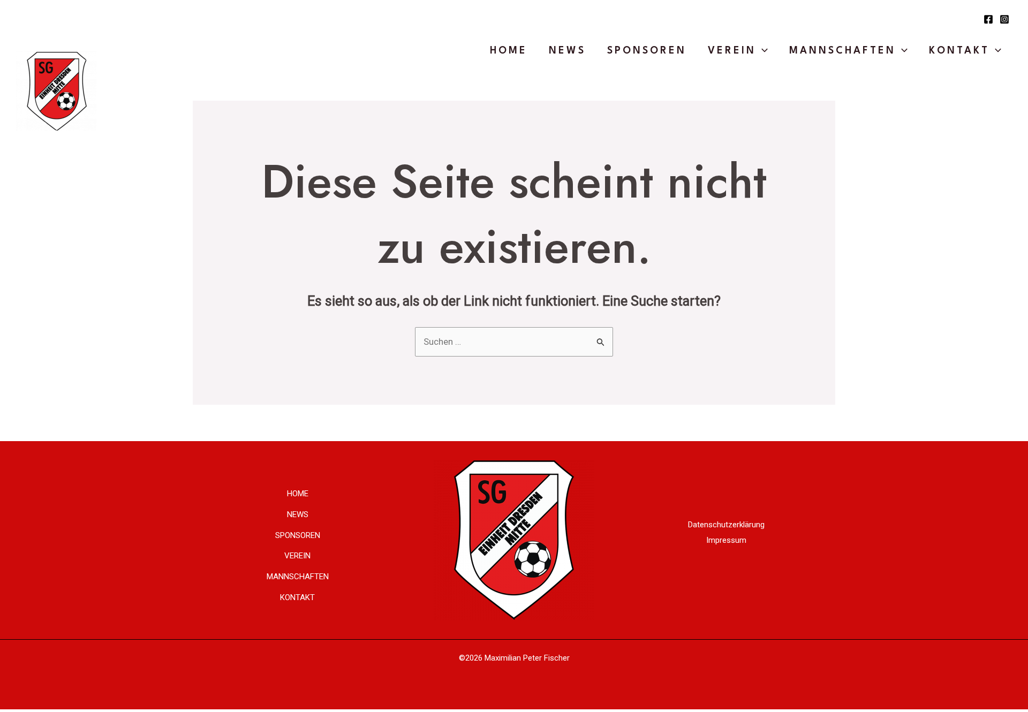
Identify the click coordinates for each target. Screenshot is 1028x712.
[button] (762, 51)
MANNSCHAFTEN (842, 51)
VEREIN (732, 51)
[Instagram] (1004, 19)
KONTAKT (959, 51)
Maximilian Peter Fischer (527, 658)
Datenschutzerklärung (726, 524)
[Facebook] (988, 19)
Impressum (726, 540)
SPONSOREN (646, 51)
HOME (508, 51)
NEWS (567, 51)
